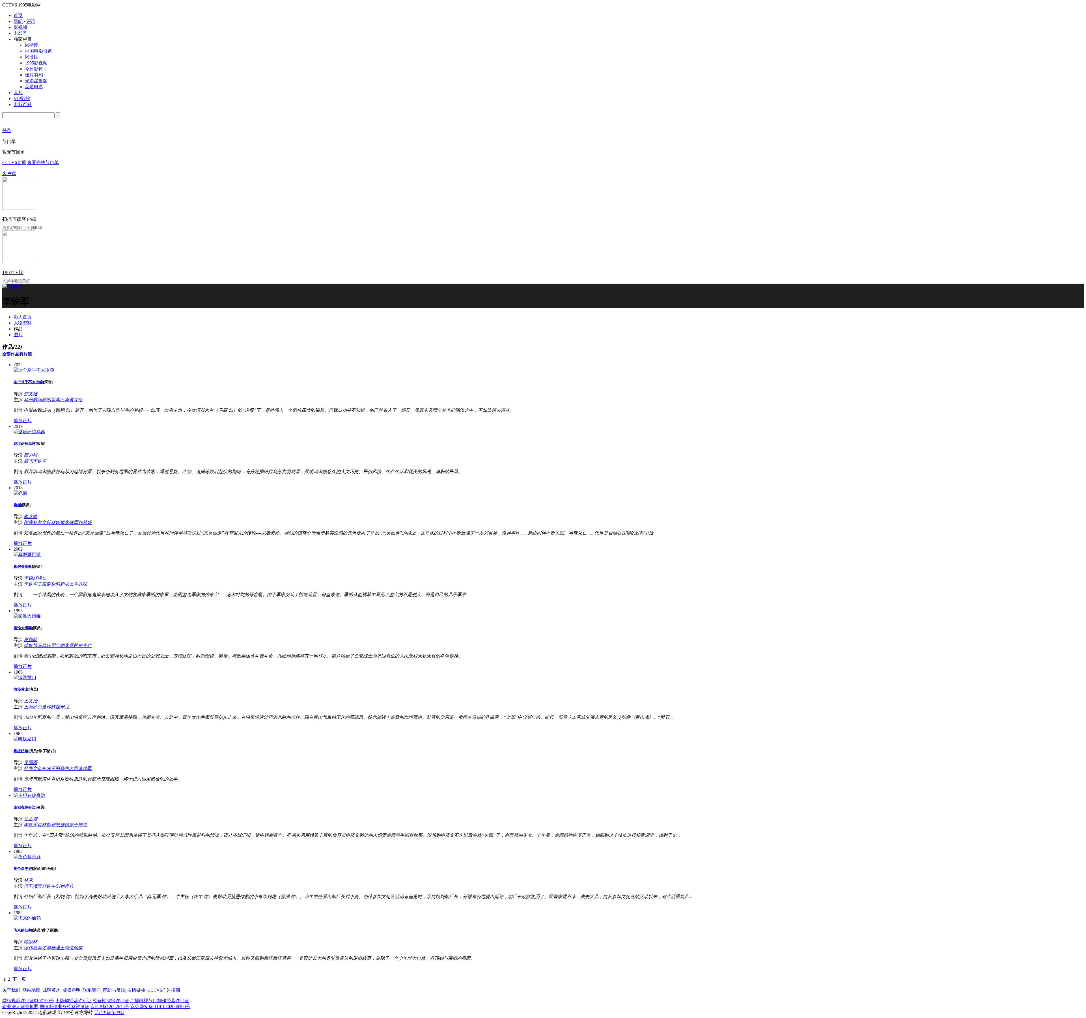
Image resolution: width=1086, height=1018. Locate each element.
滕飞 (28, 461)
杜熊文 (30, 768)
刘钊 (59, 886)
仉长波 (44, 768)
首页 (18, 15)
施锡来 (67, 824)
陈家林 (30, 941)
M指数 (31, 57)
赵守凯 (53, 824)
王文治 (30, 700)
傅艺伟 (30, 886)
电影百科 (23, 104)
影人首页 (23, 316)
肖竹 (69, 886)
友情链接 (136, 990)
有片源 (25, 354)
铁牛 (50, 886)
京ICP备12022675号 (109, 1006)
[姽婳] (20, 493)
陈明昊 (48, 399)
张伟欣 (30, 947)
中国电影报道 (38, 51)
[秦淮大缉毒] (27, 616)
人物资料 (23, 322)
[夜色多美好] (27, 856)
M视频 (31, 45)
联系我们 (92, 990)
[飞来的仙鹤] (27, 918)
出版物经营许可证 (73, 1000)
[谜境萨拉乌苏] (29, 431)
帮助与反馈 (114, 990)
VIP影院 (22, 98)
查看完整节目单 (43, 162)
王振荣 (44, 584)
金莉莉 (57, 584)
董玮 (46, 706)
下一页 (19, 979)
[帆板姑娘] (25, 738)
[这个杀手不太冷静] (34, 370)
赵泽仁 (39, 578)
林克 (28, 880)
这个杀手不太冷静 (28, 382)
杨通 (55, 947)
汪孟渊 (30, 818)
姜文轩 (44, 522)
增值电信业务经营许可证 (64, 1006)
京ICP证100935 (109, 1012)
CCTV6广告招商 (163, 990)
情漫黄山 (21, 689)
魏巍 (55, 706)
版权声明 (72, 990)
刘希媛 (85, 522)
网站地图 (31, 990)
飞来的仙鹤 (23, 930)
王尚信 (67, 947)
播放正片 (23, 420)
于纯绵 (80, 824)
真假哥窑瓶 (23, 566)
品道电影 (34, 86)
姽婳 (17, 505)
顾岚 (78, 947)
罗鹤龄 (30, 639)
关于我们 (11, 990)
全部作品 (10, 354)
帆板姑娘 (21, 751)
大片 (18, 92)
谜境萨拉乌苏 (25, 443)
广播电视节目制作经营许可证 (159, 1000)
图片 (18, 334)
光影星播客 (36, 80)
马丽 (28, 399)
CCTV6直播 (14, 162)
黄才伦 (76, 399)
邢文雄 (30, 393)
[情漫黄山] (25, 677)
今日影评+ (35, 68)
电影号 (20, 33)
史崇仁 (85, 645)
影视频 (20, 27)
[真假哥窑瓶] (27, 554)
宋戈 (64, 706)
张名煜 (71, 768)
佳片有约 (34, 74)
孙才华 (44, 947)
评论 (30, 21)
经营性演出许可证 (111, 1000)
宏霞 (41, 886)
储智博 (30, 645)
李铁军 (39, 461)
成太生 (71, 584)
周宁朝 (57, 645)
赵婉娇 (57, 522)
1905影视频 (36, 63)
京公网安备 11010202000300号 (160, 1006)
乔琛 (82, 584)
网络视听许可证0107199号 (28, 1000)
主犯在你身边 (25, 807)
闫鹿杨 (30, 522)
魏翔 (37, 399)
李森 (28, 578)
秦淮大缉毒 (23, 628)
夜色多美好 (23, 868)
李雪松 (71, 645)
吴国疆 (30, 762)
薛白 (37, 706)
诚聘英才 (51, 990)
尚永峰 (30, 516)
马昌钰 (44, 645)
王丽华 (57, 768)
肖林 (41, 824)
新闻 (18, 21)
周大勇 (62, 399)
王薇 (28, 706)
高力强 (30, 455)
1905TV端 (12, 272)
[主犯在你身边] (29, 795)
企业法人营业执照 (20, 1006)
